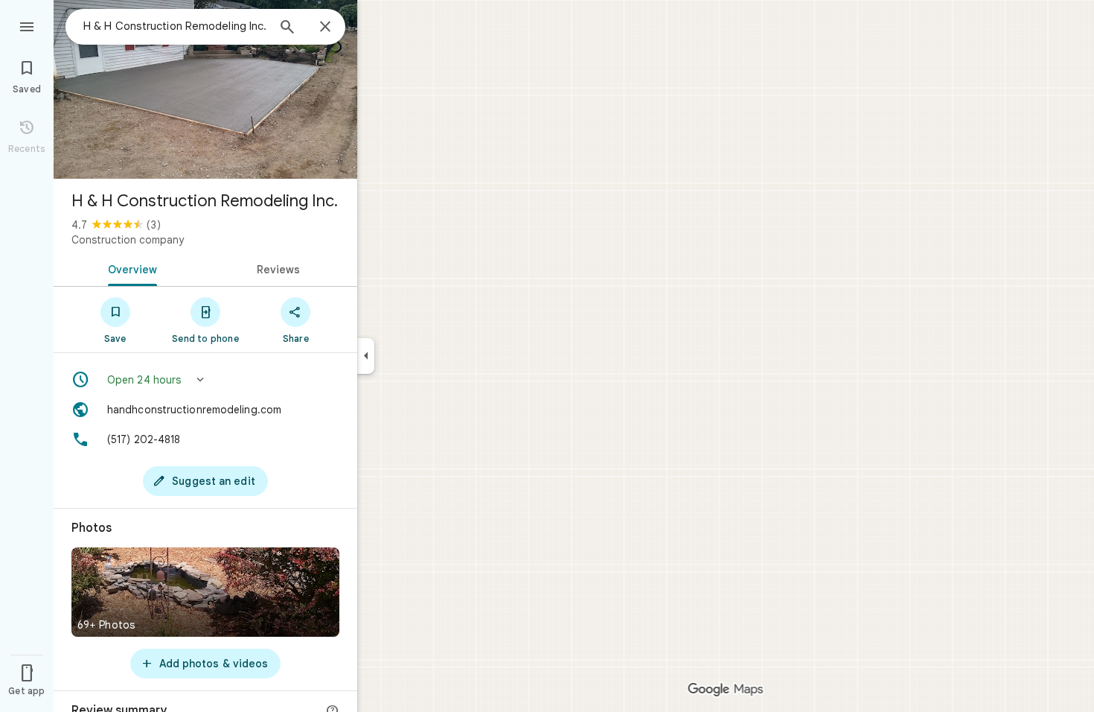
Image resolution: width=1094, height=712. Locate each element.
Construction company (127, 240)
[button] (205, 380)
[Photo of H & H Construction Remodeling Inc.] (205, 89)
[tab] (129, 268)
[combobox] (174, 26)
